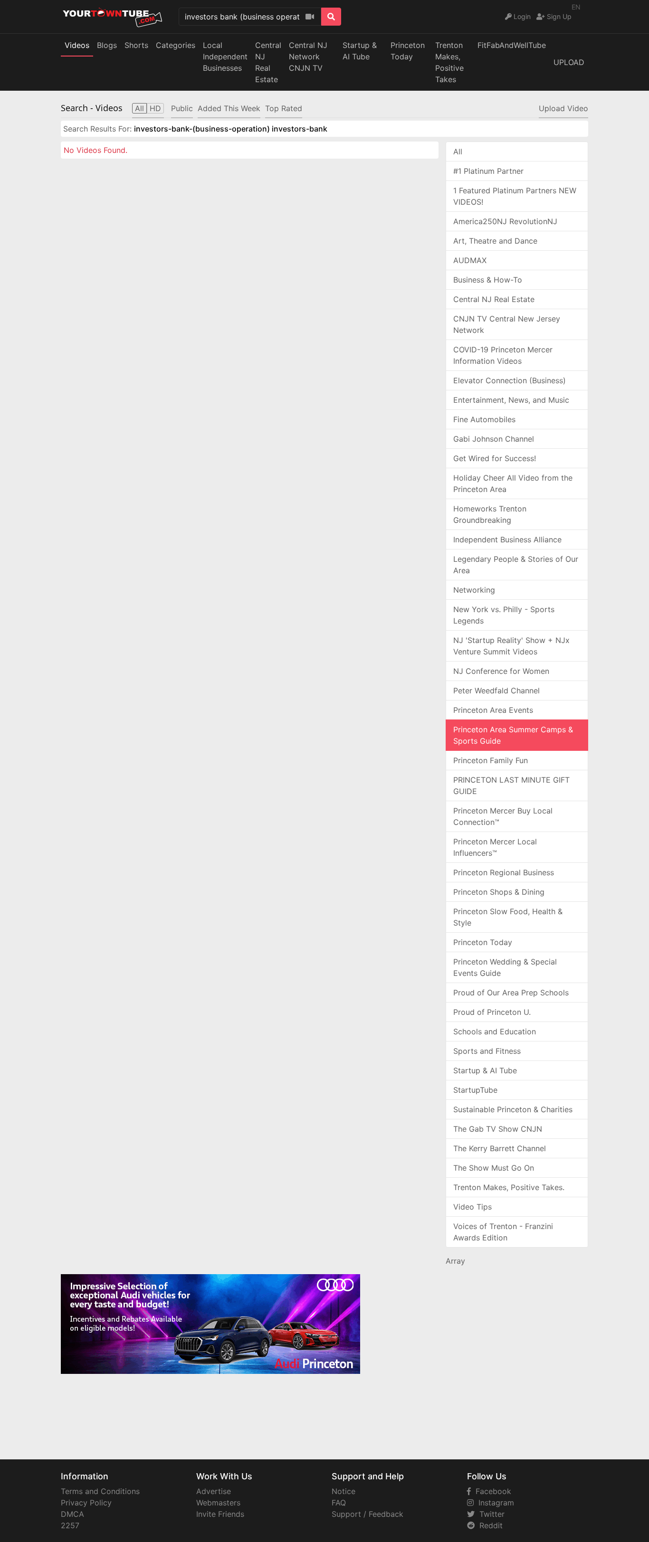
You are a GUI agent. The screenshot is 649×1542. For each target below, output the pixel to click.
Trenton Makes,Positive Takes (449, 62)
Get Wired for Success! (494, 458)
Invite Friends (220, 1514)
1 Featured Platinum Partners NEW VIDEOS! (514, 196)
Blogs (107, 45)
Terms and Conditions (100, 1491)
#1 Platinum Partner (488, 171)
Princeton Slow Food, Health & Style (508, 917)
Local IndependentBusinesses (225, 56)
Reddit (489, 1525)
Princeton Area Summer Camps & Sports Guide (513, 735)
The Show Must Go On (493, 1168)
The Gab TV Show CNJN (497, 1129)
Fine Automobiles (484, 419)
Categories (175, 45)
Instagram (494, 1502)
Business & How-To (487, 279)
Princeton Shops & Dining (498, 892)
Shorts (136, 45)
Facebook (491, 1491)
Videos (77, 45)
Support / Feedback (367, 1514)
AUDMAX (470, 260)
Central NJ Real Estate (493, 299)
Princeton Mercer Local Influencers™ (495, 847)
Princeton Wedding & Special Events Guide (505, 967)
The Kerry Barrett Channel (499, 1148)
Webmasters (218, 1502)
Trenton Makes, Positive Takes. (508, 1187)
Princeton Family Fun (490, 760)
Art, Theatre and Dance (495, 241)
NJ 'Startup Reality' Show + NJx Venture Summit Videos (511, 645)
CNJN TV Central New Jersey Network (506, 324)
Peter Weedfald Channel (496, 690)
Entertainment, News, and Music (511, 400)
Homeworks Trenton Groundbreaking (489, 514)
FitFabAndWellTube (511, 45)
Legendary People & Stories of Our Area (515, 564)
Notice (343, 1491)
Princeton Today (408, 50)
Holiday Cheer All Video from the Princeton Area (513, 483)
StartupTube (475, 1090)
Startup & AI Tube (360, 50)
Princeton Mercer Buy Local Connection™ (503, 816)
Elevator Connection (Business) (509, 380)
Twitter (490, 1514)
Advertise (213, 1491)
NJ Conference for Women (501, 671)
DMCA (72, 1514)
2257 (70, 1525)
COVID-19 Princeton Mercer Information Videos (503, 355)
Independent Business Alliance (507, 539)
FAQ (339, 1502)
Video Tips (472, 1206)
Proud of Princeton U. (492, 1012)
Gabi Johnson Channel (493, 439)
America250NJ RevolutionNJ (505, 221)
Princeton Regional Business (503, 872)
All (457, 151)
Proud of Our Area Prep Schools (511, 992)
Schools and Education (494, 1031)
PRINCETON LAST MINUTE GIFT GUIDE (511, 785)
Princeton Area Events (493, 710)
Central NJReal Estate (268, 62)
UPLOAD (569, 62)
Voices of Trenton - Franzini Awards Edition (503, 1231)
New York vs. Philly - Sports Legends (503, 615)
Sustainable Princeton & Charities (513, 1109)
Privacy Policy (86, 1502)
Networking (474, 590)
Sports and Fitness (487, 1051)
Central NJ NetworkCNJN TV (308, 56)
